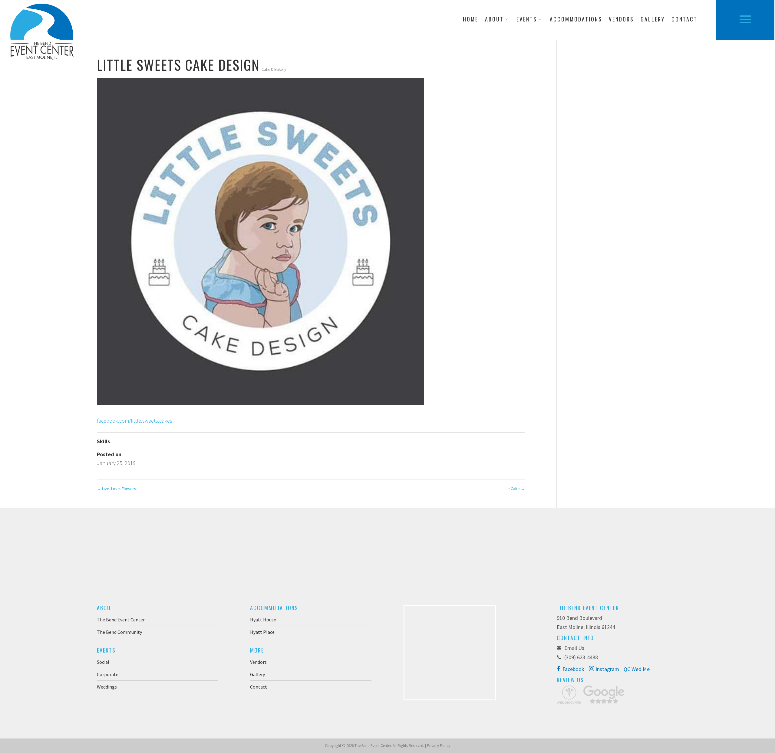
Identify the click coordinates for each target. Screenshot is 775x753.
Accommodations (576, 20)
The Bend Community (119, 632)
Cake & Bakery (274, 69)
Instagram (606, 669)
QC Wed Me (637, 669)
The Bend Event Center (121, 620)
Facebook (572, 669)
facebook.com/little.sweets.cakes (134, 420)
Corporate (107, 674)
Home (470, 20)
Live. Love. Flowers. (117, 488)
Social (103, 662)
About (494, 20)
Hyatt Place (262, 632)
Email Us (573, 647)
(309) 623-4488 (581, 657)
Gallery (653, 20)
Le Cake (515, 488)
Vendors (621, 20)
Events (526, 20)
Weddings (107, 687)
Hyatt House (263, 620)
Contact (684, 20)
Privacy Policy (438, 745)
